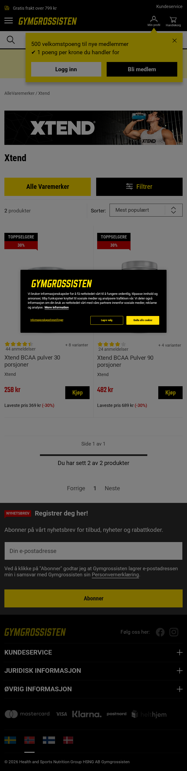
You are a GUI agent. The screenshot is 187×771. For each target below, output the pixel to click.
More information (57, 307)
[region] (93, 301)
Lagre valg (106, 320)
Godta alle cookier (142, 320)
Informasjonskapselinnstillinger (46, 320)
